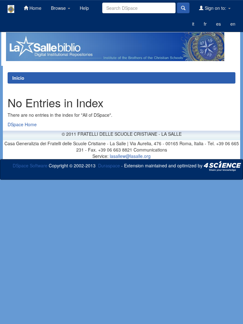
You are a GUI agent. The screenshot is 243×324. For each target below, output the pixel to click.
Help (84, 8)
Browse (59, 8)
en (232, 24)
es (218, 24)
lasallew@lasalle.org (130, 156)
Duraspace (109, 165)
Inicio (18, 78)
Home (34, 8)
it (193, 24)
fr (205, 24)
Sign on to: (215, 8)
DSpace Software (30, 165)
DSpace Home (22, 124)
